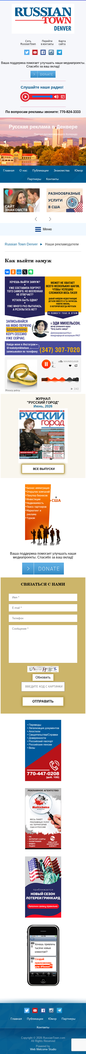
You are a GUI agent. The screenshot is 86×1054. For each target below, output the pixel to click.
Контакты (52, 179)
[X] (24, 271)
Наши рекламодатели (62, 244)
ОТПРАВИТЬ (43, 701)
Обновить (43, 677)
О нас (23, 170)
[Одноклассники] (13, 271)
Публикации (40, 170)
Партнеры (34, 179)
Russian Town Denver (21, 244)
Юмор (79, 170)
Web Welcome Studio (43, 1049)
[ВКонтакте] (7, 271)
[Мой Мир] (19, 271)
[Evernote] (30, 271)
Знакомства (62, 170)
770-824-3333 (70, 112)
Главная (8, 170)
